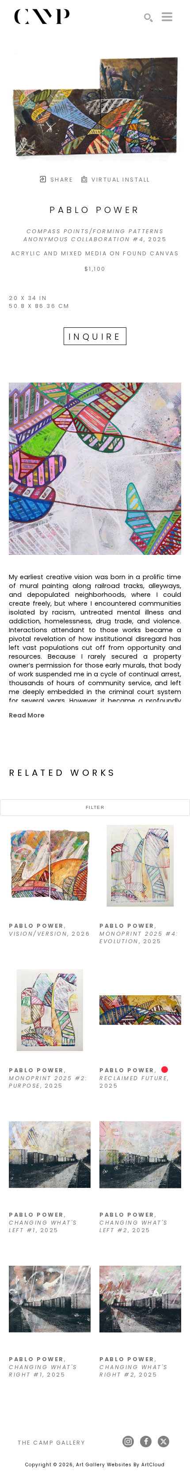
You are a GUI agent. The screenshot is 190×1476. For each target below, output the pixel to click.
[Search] (148, 17)
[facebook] (146, 1441)
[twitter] (163, 1441)
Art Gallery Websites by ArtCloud (120, 1464)
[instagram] (128, 1441)
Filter (95, 807)
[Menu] (167, 16)
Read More (27, 715)
